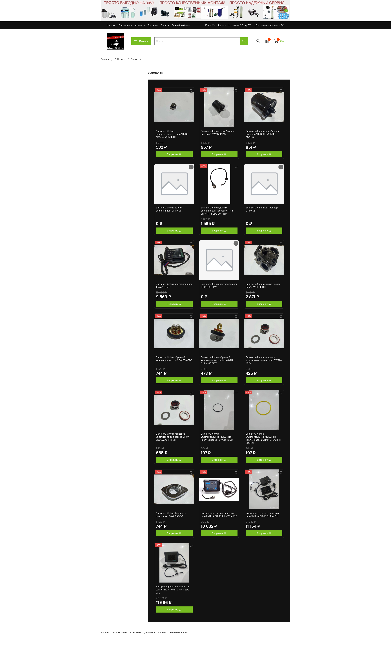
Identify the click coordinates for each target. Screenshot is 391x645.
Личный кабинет (181, 25)
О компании (125, 25)
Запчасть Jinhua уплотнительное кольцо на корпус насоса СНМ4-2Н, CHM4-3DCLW (264, 438)
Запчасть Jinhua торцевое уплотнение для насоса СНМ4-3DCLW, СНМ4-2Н (173, 436)
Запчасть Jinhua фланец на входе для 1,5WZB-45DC (171, 515)
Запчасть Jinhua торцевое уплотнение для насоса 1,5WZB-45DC (264, 360)
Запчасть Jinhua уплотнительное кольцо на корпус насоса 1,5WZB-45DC (217, 436)
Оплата (165, 25)
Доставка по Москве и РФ (269, 25)
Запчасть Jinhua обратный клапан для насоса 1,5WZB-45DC (174, 359)
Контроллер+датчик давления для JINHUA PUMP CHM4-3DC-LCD (173, 589)
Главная (105, 59)
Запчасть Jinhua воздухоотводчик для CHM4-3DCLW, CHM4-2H (172, 134)
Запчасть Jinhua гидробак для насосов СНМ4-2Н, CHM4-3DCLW (262, 134)
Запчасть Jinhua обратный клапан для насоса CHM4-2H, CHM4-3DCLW (217, 360)
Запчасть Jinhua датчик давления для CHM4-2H (169, 209)
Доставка (153, 25)
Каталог (111, 25)
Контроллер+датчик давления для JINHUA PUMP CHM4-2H (262, 515)
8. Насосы (120, 59)
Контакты (140, 25)
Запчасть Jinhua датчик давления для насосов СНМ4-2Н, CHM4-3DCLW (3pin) (217, 210)
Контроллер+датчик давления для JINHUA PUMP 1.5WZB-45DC (219, 515)
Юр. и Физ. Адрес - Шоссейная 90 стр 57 (228, 25)
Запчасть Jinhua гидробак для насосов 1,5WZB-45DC (217, 133)
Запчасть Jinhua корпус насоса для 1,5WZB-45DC (263, 285)
